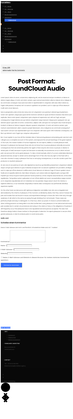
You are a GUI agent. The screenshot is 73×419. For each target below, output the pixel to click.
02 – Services (9, 31)
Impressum (8, 39)
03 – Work (8, 34)
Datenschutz (12, 42)
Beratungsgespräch (11, 36)
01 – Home (8, 28)
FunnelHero (5, 2)
